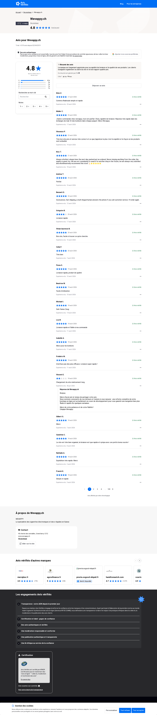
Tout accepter (138, 710)
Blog (121, 4)
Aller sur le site (28, 544)
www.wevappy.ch (24, 536)
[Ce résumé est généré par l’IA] (79, 73)
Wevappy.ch (38, 12)
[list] (78, 575)
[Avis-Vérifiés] (22, 3)
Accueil (18, 12)
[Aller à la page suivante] (112, 489)
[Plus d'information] (39, 686)
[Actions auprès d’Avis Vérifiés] (140, 104)
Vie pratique (27, 12)
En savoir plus (77, 56)
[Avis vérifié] (133, 97)
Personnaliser (111, 710)
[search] (45, 97)
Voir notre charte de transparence (30, 690)
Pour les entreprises (134, 4)
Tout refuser (125, 710)
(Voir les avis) (55, 27)
